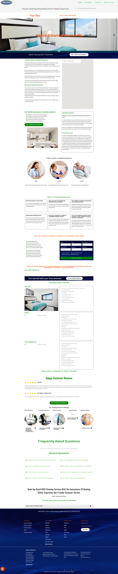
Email (72, 242)
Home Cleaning (28, 523)
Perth (46, 532)
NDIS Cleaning (28, 410)
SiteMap (91, 570)
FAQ (65, 527)
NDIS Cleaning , (77, 146)
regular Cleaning (85, 143)
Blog (65, 534)
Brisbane (47, 523)
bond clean (86, 144)
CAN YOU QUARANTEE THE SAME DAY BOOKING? (75, 460)
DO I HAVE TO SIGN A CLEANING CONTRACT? (74, 478)
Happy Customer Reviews (59, 378)
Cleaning (44, 410)
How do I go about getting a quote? (38, 466)
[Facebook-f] (66, 570)
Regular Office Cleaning (58, 428)
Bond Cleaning (27, 527)
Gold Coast (48, 539)
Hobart (46, 537)
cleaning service (71, 137)
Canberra (47, 527)
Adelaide (47, 534)
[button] (31, 430)
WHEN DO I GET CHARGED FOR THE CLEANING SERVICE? (77, 472)
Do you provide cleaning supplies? (37, 472)
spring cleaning (77, 144)
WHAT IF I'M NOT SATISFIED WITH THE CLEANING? (40, 478)
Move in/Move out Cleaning (72, 418)
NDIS (25, 530)
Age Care (87, 146)
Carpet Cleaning (77, 147)
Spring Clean (85, 428)
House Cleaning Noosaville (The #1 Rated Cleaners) (86, 8)
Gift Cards (66, 532)
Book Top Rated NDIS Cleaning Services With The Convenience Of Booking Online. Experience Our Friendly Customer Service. (59, 491)
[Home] (75, 8)
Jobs (65, 537)
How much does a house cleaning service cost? (41, 460)
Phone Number (85, 242)
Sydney (47, 525)
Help (65, 525)
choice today (88, 129)
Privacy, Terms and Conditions (30, 570)
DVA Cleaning (82, 146)
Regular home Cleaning (44, 428)
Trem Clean (35, 15)
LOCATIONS (48, 520)
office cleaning (70, 146)
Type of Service (63, 247)
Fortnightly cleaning (69, 144)
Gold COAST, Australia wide (34, 506)
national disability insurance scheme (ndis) (30, 429)
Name (62, 242)
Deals (65, 530)
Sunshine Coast (49, 541)
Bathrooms (84, 247)
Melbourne (47, 530)
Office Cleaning (28, 525)
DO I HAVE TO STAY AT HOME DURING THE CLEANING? (76, 466)
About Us (66, 523)
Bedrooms (73, 247)
